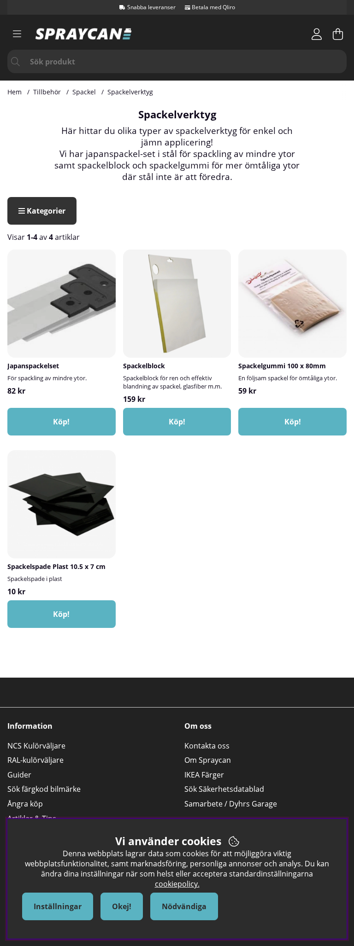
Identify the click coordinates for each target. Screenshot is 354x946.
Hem (14, 91)
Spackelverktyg (130, 91)
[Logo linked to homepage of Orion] (83, 34)
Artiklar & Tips (31, 818)
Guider (19, 775)
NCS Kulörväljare (36, 746)
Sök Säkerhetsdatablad (224, 789)
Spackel (84, 91)
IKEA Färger (204, 775)
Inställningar (58, 906)
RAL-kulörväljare (35, 760)
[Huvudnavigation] (17, 34)
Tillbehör (47, 91)
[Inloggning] (316, 34)
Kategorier (45, 211)
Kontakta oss (207, 746)
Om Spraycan (207, 760)
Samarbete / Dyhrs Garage (230, 804)
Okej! (121, 906)
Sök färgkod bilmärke (44, 789)
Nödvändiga (184, 906)
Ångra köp (25, 804)
